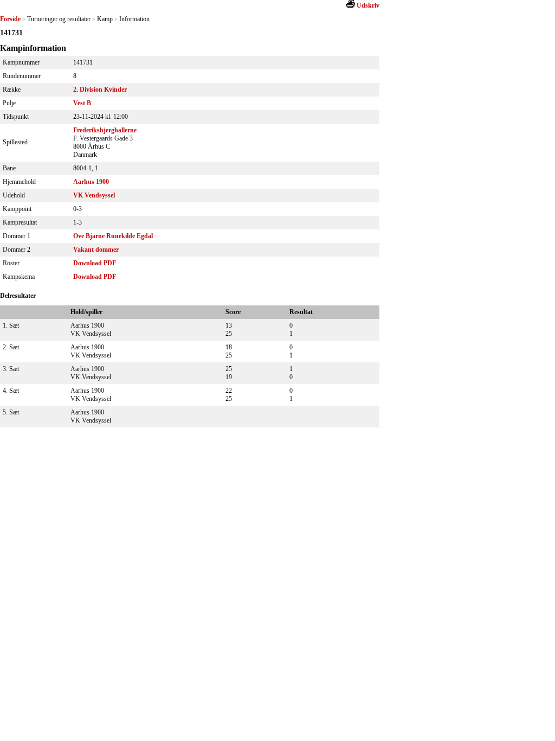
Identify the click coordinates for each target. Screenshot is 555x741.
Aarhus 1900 (91, 182)
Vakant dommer (96, 249)
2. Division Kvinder (100, 89)
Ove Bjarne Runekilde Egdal (113, 236)
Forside (10, 19)
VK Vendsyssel (94, 195)
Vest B (82, 103)
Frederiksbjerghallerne (105, 130)
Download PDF (94, 263)
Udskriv (368, 5)
